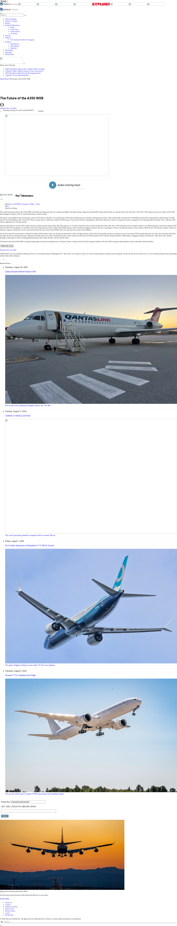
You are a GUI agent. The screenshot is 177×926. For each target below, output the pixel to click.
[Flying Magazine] (27, 5)
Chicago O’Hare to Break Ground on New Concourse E (24, 71)
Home (2, 79)
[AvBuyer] (83, 5)
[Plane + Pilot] (119, 5)
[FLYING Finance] (156, 5)
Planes (7, 79)
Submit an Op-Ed (11, 907)
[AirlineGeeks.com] (9, 5)
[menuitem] (91, 19)
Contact (8, 905)
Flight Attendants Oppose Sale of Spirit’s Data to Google (25, 69)
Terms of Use (9, 909)
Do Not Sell (9, 915)
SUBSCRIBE (4, 899)
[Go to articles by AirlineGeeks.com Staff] (88, 105)
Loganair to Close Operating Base (17, 75)
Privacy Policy (10, 911)
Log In (7, 913)
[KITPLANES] (101, 5)
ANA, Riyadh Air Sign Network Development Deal (23, 73)
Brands (3, 1)
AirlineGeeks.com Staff (8, 108)
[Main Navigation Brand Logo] (9, 10)
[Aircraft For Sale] (64, 5)
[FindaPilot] (138, 5)
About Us (8, 903)
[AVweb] (46, 5)
